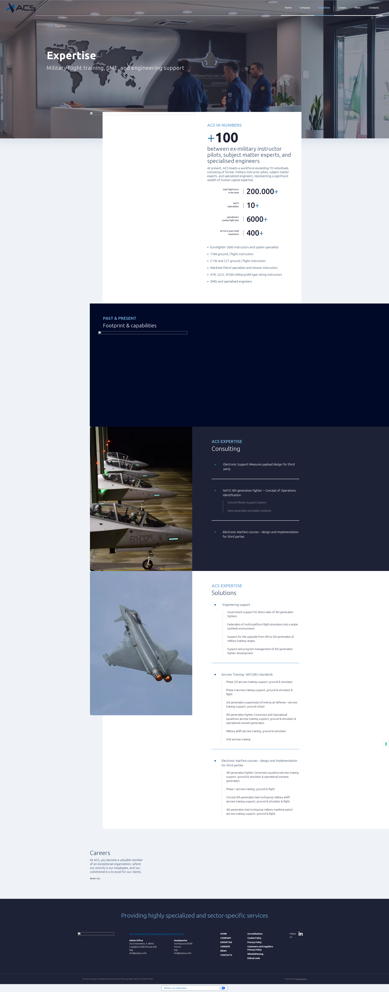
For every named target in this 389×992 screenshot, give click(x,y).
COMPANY (225, 938)
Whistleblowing (255, 954)
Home (288, 7)
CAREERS (225, 946)
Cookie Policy (254, 938)
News (358, 7)
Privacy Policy (254, 942)
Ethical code (253, 958)
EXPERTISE (226, 942)
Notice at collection (175, 988)
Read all (95, 878)
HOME (223, 934)
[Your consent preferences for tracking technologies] (386, 744)
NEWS (223, 951)
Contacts (374, 7)
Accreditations (255, 934)
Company (305, 7)
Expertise (324, 7)
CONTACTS (226, 955)
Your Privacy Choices (204, 988)
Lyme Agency (301, 979)
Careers (342, 7)
